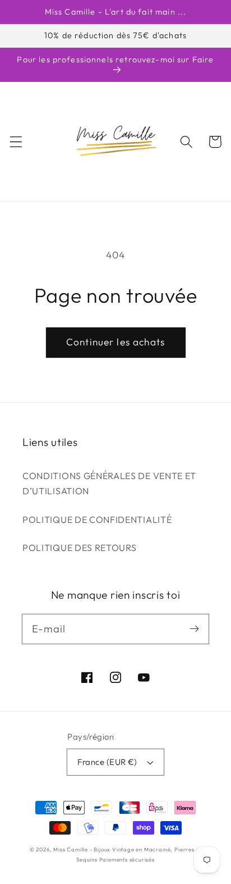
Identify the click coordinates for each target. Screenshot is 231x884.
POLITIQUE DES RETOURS (79, 547)
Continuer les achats (115, 342)
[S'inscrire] (194, 628)
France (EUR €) (107, 762)
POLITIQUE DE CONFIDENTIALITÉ (97, 519)
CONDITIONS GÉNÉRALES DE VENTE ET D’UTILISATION (109, 483)
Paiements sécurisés (127, 859)
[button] (16, 141)
